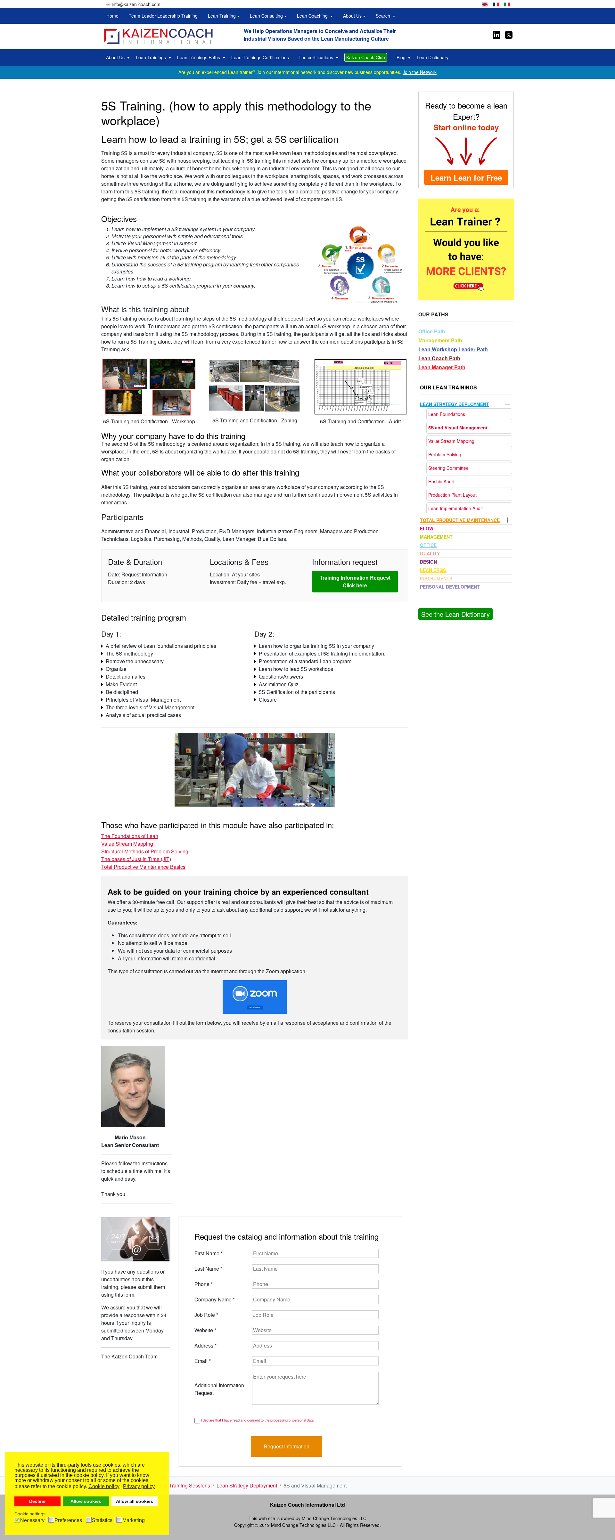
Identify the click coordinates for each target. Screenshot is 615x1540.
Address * (205, 1345)
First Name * (208, 1253)
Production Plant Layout (452, 495)
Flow (426, 528)
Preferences (68, 1520)
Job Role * (206, 1314)
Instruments (436, 578)
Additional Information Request (219, 1389)
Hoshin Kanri (441, 481)
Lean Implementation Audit (455, 508)
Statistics (102, 1520)
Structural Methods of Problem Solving (144, 851)
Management (436, 537)
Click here (355, 585)
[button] (224, 16)
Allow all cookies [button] (134, 1501)
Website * (205, 1330)
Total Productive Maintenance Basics (143, 866)
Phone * (203, 1284)
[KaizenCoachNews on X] (508, 34)
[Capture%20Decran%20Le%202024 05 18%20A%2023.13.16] (149, 386)
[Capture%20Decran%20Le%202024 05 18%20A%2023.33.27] (254, 386)
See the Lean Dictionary (455, 614)
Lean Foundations (446, 414)
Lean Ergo (433, 570)
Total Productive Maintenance (460, 520)
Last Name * (208, 1268)
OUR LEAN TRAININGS (448, 387)
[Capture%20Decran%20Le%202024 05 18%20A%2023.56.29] (360, 386)
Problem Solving (444, 454)
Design (428, 561)
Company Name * (214, 1299)
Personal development (450, 586)
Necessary (32, 1520)
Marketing (133, 1520)
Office (428, 545)
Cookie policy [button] (103, 1486)
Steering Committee (448, 468)
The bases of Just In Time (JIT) (136, 859)
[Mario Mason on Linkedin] (496, 34)
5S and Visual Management (458, 427)
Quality (430, 553)
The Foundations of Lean (129, 836)
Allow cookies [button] (85, 1501)
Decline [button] (37, 1501)
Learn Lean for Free (466, 177)
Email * (202, 1361)
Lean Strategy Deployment (454, 404)
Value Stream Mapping (127, 843)
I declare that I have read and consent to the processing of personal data (257, 1420)
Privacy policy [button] (139, 1486)
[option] (484, 3)
